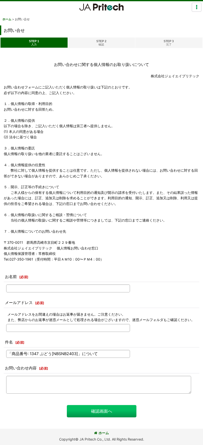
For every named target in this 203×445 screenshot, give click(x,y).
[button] (197, 7)
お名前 (11, 276)
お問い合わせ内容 (21, 367)
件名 (9, 342)
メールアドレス (19, 302)
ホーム (104, 433)
